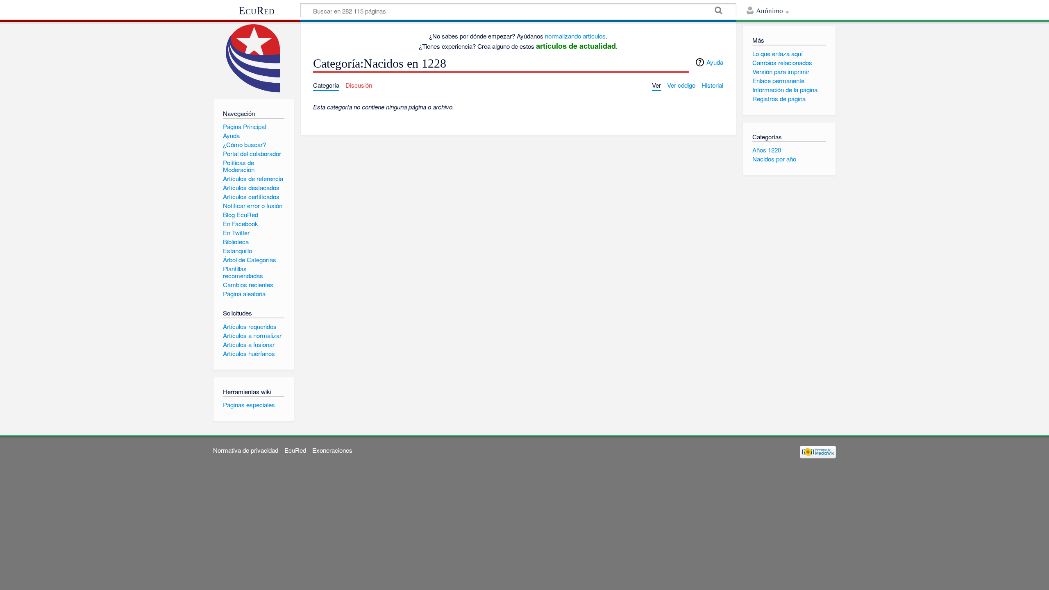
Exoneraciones (332, 450)
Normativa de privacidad (245, 450)
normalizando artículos (575, 36)
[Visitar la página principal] (253, 58)
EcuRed (256, 11)
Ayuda (714, 62)
